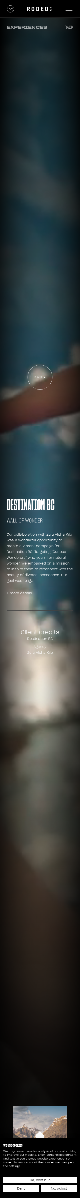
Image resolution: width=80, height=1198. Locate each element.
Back (69, 27)
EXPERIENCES (27, 27)
